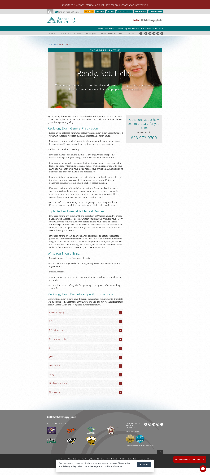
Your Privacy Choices (89, 459)
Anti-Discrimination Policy (128, 459)
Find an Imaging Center (68, 12)
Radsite (144, 445)
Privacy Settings (61, 459)
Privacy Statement (74, 459)
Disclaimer (101, 459)
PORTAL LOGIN (140, 12)
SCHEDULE (89, 12)
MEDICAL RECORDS (125, 12)
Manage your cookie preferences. (106, 466)
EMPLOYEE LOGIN (156, 12)
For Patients (52, 45)
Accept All (144, 464)
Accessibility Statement (146, 459)
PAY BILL (111, 12)
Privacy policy (69, 466)
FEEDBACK (100, 12)
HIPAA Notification (112, 459)
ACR (137, 445)
